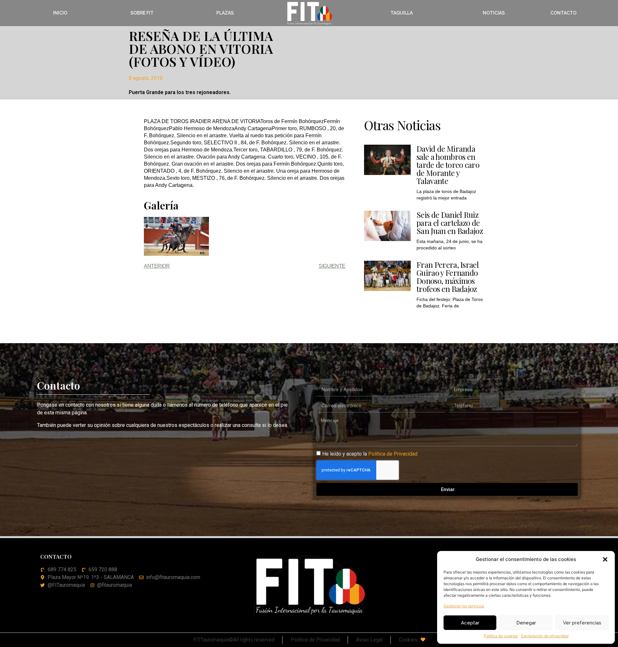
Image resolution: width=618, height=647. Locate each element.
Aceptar (470, 623)
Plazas (225, 12)
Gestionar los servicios (464, 606)
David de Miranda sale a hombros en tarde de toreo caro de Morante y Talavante (448, 164)
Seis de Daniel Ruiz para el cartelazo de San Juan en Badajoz (450, 222)
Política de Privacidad (392, 454)
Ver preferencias (582, 623)
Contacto (563, 12)
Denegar (526, 623)
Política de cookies (501, 635)
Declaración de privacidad (544, 635)
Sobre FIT (142, 12)
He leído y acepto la (369, 454)
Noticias (494, 12)
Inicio (60, 12)
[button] (605, 559)
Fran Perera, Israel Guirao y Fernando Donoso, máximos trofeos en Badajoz (448, 276)
